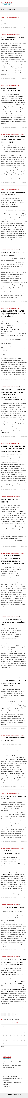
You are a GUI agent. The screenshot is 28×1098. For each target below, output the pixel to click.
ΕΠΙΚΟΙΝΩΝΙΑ (6, 1086)
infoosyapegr (10, 1067)
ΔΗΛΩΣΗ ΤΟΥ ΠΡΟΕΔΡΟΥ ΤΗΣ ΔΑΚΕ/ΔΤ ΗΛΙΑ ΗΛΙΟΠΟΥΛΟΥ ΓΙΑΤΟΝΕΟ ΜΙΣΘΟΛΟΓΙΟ (13, 448)
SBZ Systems (20, 1096)
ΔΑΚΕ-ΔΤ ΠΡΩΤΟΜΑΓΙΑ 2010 (12, 907)
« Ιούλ (2, 1046)
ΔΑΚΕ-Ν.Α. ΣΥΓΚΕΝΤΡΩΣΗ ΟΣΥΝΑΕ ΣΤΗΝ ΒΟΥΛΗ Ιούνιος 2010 (13, 622)
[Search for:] (25, 3)
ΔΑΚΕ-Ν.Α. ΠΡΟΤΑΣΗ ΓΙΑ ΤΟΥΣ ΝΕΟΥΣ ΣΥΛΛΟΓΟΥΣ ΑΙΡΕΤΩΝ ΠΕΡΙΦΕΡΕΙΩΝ (13, 139)
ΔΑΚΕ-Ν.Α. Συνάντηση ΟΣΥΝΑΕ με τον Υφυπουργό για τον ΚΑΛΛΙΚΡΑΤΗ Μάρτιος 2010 (13, 962)
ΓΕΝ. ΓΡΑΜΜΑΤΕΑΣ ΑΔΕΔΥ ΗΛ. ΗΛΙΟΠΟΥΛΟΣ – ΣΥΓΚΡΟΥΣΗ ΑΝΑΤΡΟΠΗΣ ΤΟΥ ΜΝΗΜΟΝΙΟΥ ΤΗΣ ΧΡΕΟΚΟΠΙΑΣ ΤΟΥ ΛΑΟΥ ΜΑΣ (13, 394)
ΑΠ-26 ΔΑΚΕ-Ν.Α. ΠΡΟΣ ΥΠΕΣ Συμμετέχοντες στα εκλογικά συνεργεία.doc (13, 313)
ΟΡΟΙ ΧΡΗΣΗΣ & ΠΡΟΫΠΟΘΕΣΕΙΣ (11, 1076)
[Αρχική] (1, 9)
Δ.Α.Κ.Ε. (13, 9)
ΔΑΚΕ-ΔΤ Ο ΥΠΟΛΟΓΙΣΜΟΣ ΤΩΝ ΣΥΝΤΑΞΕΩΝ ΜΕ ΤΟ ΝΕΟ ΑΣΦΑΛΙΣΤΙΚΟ (13, 683)
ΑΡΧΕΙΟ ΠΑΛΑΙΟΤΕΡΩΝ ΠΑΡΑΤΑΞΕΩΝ (10, 17)
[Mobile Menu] (23, 3)
